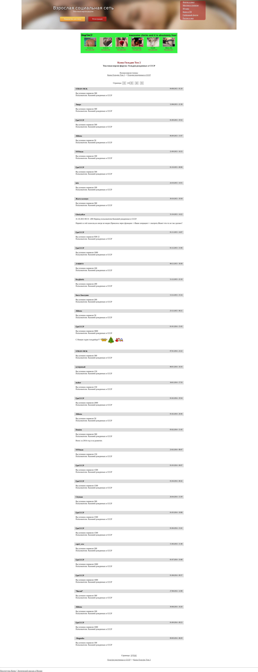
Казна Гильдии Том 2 (116, 75)
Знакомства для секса (72, 19)
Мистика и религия (190, 5)
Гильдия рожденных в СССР (139, 75)
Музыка (186, 9)
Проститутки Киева (8, 671)
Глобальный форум (190, 15)
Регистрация (97, 19)
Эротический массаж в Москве (29, 671)
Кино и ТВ (187, 12)
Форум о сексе (188, 2)
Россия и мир (188, 18)
